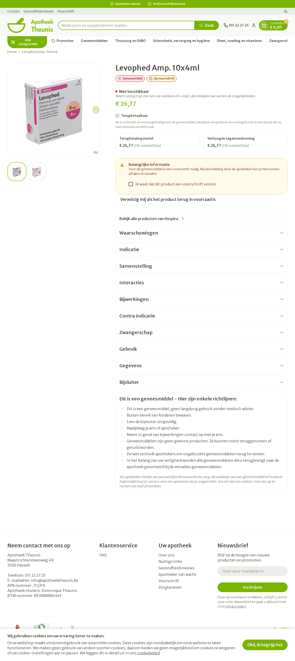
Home (12, 52)
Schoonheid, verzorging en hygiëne (181, 41)
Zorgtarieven (170, 587)
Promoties (65, 41)
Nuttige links (170, 561)
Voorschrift (65, 11)
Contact (13, 11)
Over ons (166, 555)
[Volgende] (96, 110)
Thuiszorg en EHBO (130, 41)
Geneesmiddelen (94, 41)
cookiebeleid (148, 653)
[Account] (253, 25)
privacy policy (236, 606)
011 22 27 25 (35, 575)
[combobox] (126, 25)
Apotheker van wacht (177, 574)
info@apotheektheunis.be (54, 580)
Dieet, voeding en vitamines (239, 41)
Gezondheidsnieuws (39, 11)
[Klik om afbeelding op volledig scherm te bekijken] (54, 110)
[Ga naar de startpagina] (30, 25)
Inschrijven (253, 587)
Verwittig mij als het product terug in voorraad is (168, 199)
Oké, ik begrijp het (265, 644)
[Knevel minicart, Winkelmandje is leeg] (264, 25)
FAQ (102, 555)
